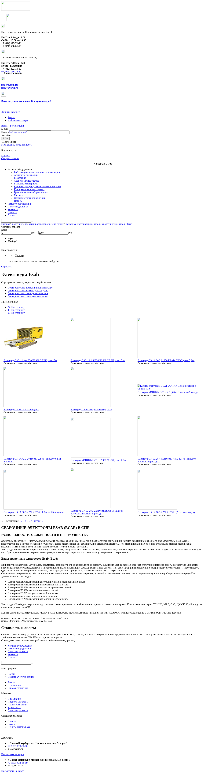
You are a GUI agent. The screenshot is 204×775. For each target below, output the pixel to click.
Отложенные (15, 685)
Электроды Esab (123, 224)
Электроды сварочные (101, 224)
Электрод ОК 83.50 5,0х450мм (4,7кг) (91, 409)
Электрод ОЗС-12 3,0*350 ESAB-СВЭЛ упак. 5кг (30, 360)
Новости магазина (18, 701)
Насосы (18, 200)
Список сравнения (18, 688)
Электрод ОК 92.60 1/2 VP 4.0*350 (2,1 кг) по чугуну (166, 512)
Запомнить (10, 141)
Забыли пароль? (18, 132)
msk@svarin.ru (9, 87)
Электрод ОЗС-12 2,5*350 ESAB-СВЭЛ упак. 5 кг (98, 360)
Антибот (6, 135)
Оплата (12, 721)
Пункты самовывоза (19, 727)
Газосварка (20, 177)
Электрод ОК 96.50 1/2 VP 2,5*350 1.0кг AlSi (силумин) (34, 512)
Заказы (11, 117)
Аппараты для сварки (26, 175)
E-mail (4, 128)
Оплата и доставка (18, 206)
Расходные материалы (26, 183)
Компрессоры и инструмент (29, 189)
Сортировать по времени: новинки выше (30, 287)
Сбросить (6, 266)
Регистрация (17, 125)
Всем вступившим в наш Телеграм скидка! (26, 101)
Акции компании (17, 704)
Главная (5, 224)
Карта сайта (14, 707)
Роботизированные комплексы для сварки (37, 172)
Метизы (18, 195)
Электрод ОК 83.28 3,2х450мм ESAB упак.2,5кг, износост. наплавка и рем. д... (97, 512)
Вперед (38, 521)
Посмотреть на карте (12, 754)
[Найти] (32, 221)
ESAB (20, 255)
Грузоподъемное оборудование (31, 192)
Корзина (5, 155)
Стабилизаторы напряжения (29, 198)
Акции (11, 215)
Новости (12, 212)
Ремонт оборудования (19, 203)
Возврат (12, 724)
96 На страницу (16, 312)
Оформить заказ (10, 158)
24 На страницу (16, 307)
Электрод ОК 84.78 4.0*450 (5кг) (21, 409)
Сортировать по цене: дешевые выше (28, 293)
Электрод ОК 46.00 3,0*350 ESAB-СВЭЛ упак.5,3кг (166, 360)
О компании (14, 698)
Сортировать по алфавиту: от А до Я (28, 290)
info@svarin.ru (9, 84)
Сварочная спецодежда (26, 180)
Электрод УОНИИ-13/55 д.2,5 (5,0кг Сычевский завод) (167, 392)
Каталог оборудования (20, 645)
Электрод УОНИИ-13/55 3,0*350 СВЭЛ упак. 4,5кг (98, 460)
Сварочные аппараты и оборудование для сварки (37, 224)
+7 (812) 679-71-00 (18, 746)
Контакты (13, 209)
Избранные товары (18, 120)
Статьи (11, 657)
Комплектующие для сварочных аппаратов (37, 186)
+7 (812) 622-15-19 (18, 762)
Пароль (5, 132)
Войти (4, 125)
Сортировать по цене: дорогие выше (27, 296)
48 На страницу (16, 310)
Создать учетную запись (21, 676)
